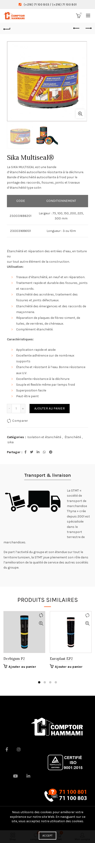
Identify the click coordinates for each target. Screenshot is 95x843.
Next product (88, 28)
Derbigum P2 (14, 658)
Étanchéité (73, 437)
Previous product (76, 28)
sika (10, 442)
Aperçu (41, 623)
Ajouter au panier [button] (22, 667)
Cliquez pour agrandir (80, 113)
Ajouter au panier (49, 408)
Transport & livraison (47, 475)
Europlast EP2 (61, 658)
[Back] (7, 28)
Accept (47, 835)
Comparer (20, 421)
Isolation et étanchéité (44, 437)
